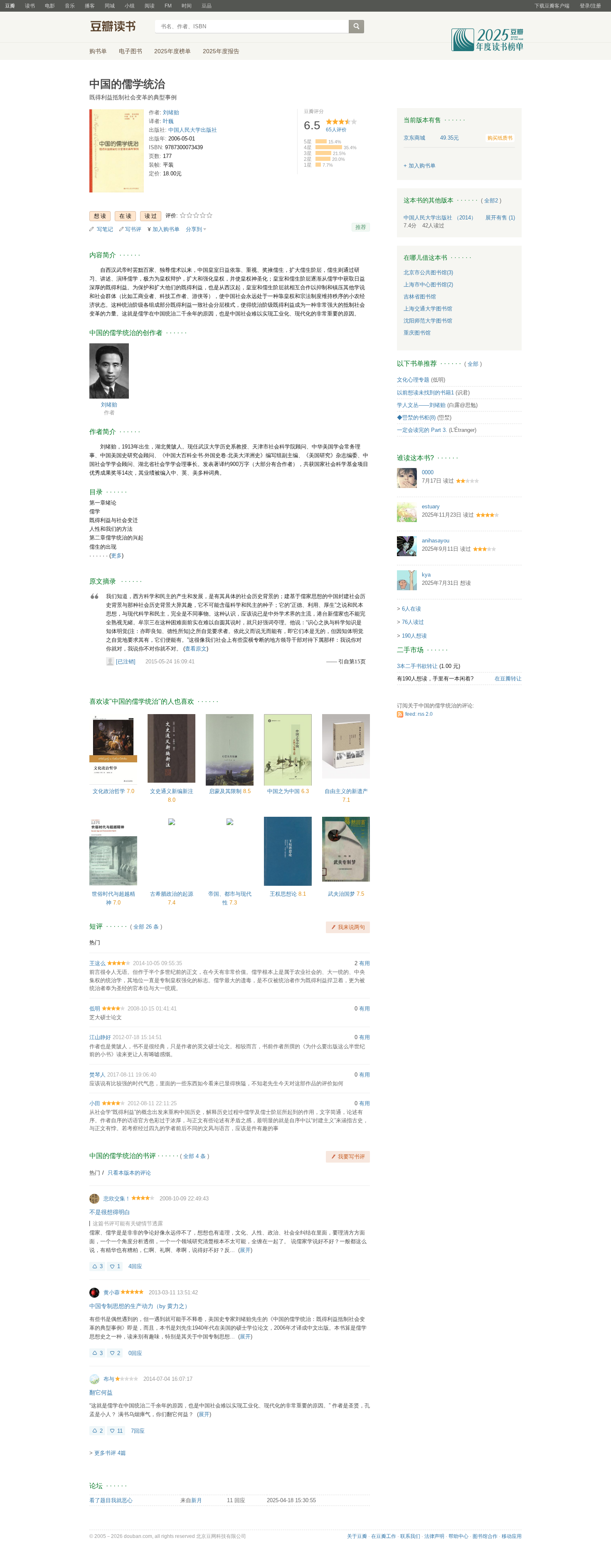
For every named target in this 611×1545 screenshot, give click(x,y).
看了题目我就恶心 (111, 1500)
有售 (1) (500, 217)
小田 (94, 1103)
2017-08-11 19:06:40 (131, 1075)
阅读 (150, 6)
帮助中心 (458, 1536)
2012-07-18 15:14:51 (137, 1037)
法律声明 (434, 1536)
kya (426, 575)
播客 (90, 6)
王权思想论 (284, 894)
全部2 (491, 200)
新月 (196, 1500)
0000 (428, 472)
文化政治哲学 (110, 791)
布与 (108, 1379)
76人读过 (413, 622)
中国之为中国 (284, 791)
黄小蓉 (111, 1292)
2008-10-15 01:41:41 (152, 1008)
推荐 (360, 227)
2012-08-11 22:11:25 (152, 1103)
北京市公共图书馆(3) (428, 272)
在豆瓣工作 (383, 1536)
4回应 (135, 1266)
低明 (94, 1008)
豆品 (207, 6)
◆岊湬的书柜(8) (416, 417)
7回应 (138, 1431)
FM (168, 6)
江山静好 (100, 1037)
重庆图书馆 (417, 333)
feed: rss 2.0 (419, 714)
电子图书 (130, 51)
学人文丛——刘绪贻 (421, 405)
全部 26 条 (146, 927)
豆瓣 (10, 6)
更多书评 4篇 (110, 1453)
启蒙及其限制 (226, 791)
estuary (431, 506)
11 (120, 1431)
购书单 (98, 51)
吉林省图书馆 (420, 296)
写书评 (133, 229)
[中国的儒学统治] (116, 152)
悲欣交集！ (117, 1198)
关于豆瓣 (357, 1536)
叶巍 (168, 121)
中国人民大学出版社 (192, 130)
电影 (50, 6)
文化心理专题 (413, 380)
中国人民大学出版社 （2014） (440, 217)
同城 (110, 6)
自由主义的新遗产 (346, 791)
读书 (30, 6)
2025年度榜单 (172, 51)
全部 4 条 (194, 1156)
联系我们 (410, 1536)
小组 (130, 6)
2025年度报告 (221, 51)
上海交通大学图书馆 (428, 309)
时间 (187, 6)
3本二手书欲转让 (417, 666)
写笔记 (105, 229)
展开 (245, 1250)
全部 (473, 364)
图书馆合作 (485, 1536)
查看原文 (196, 649)
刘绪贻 (171, 112)
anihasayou (435, 540)
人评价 (336, 130)
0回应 (135, 1353)
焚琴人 (97, 1075)
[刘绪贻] (109, 370)
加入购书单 (166, 229)
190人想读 (414, 636)
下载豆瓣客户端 (552, 6)
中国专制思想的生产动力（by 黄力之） (139, 1306)
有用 (364, 963)
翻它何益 (101, 1392)
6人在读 (411, 609)
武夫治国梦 (342, 894)
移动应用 (512, 1536)
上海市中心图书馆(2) (428, 284)
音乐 (70, 6)
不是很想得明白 (109, 1212)
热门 (94, 942)
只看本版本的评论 (129, 1173)
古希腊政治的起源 (171, 894)
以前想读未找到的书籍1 (425, 392)
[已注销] (126, 661)
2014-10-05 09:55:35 (157, 963)
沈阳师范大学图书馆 (428, 321)
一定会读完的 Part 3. (422, 430)
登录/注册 (590, 6)
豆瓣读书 (119, 27)
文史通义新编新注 (171, 791)
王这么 (97, 963)
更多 (116, 555)
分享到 (194, 229)
